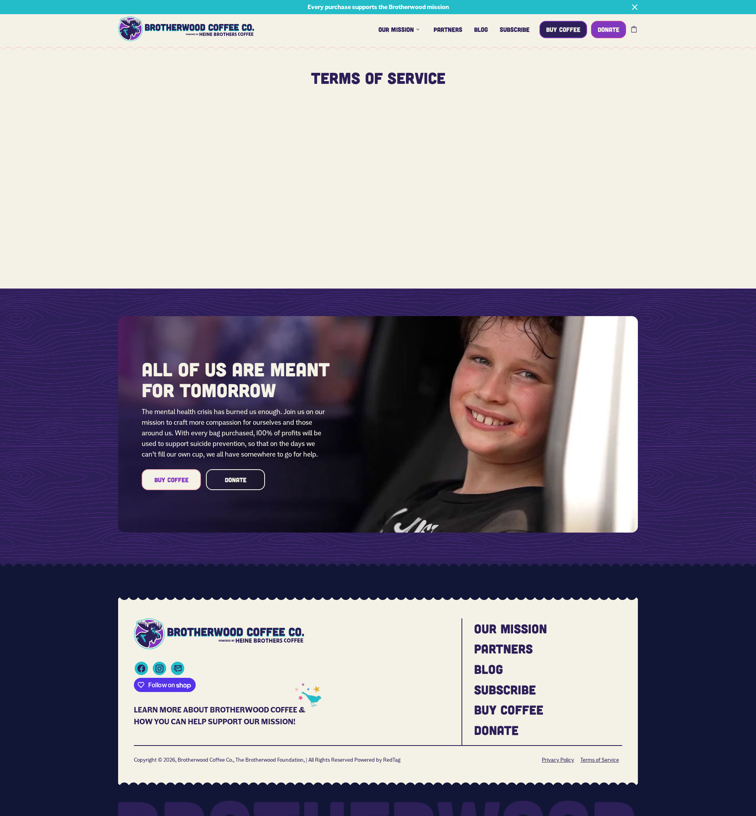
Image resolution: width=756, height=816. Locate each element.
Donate (235, 479)
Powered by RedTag (377, 760)
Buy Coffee (171, 479)
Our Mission (510, 628)
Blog (488, 668)
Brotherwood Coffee (186, 29)
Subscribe (505, 689)
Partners (503, 648)
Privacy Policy (558, 760)
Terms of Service (599, 760)
